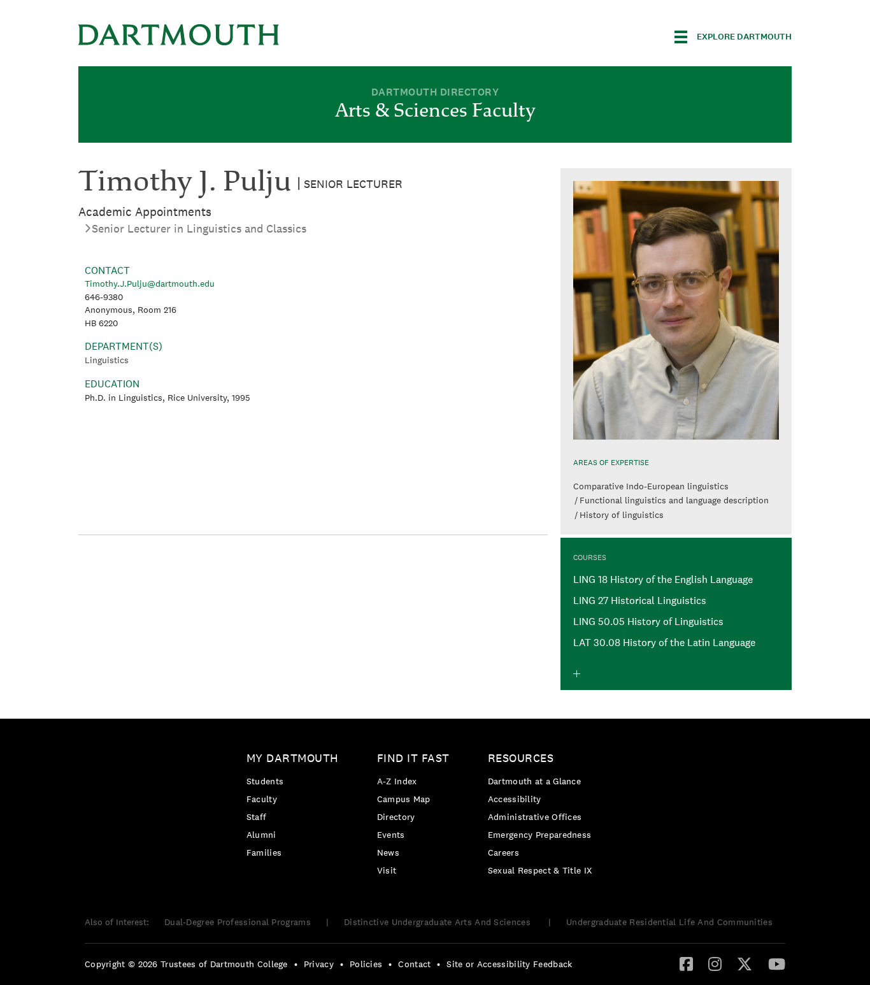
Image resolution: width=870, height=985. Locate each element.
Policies (366, 964)
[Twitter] (744, 963)
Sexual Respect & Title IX (540, 870)
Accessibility (514, 799)
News (388, 852)
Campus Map (404, 799)
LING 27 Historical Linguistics (639, 600)
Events (391, 834)
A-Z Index (397, 781)
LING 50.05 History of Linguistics (648, 621)
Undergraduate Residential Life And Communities (669, 922)
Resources (521, 758)
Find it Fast (413, 758)
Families (264, 852)
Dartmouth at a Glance (534, 781)
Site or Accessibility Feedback (509, 964)
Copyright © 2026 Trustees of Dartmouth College (186, 964)
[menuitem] (295, 808)
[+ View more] (576, 674)
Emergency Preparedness (540, 834)
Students (264, 781)
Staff (256, 817)
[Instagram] (715, 963)
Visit (387, 870)
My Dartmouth (292, 758)
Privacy (319, 964)
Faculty (261, 799)
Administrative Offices (535, 817)
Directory (396, 817)
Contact (414, 964)
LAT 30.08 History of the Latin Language (664, 642)
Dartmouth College (179, 34)
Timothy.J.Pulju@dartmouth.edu (150, 283)
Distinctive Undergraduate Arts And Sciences (438, 922)
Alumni (261, 834)
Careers (503, 852)
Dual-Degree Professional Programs (237, 922)
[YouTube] (776, 963)
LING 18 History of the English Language (663, 579)
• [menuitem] (295, 964)
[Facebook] (686, 963)
